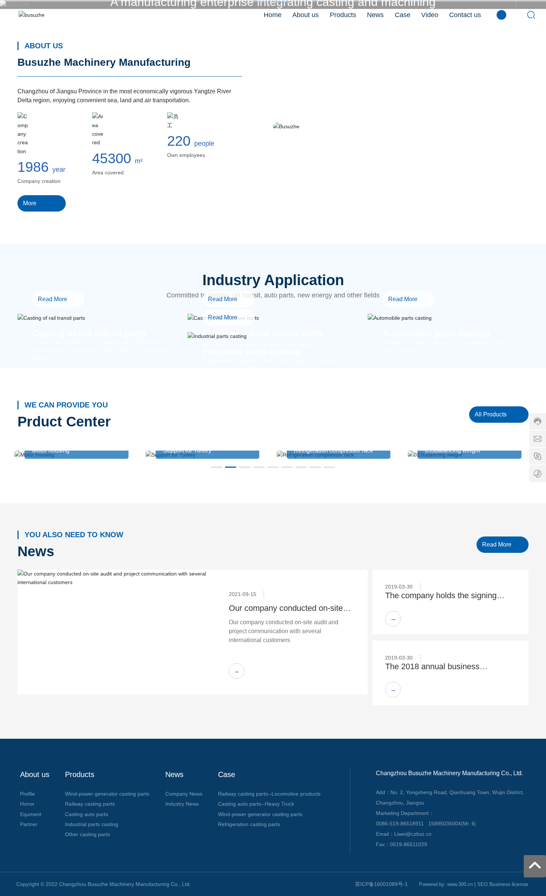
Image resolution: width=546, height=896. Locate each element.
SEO (482, 884)
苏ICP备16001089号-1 (381, 884)
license (521, 884)
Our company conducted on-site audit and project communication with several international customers (283, 631)
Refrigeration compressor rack (333, 450)
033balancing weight (452, 450)
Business (500, 884)
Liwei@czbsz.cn (413, 834)
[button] (216, 467)
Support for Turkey (187, 450)
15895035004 (444, 823)
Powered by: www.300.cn (446, 884)
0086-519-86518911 (400, 823)
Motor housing (50, 450)
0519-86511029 (408, 844)
